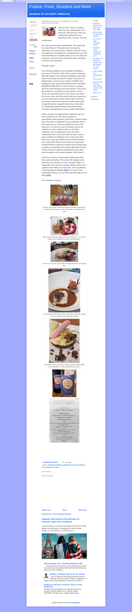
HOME (95, 21)
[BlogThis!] (67, 462)
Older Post (82, 510)
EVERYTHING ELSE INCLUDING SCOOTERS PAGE (98, 86)
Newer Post (46, 510)
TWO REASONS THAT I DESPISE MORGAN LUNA (63, 564)
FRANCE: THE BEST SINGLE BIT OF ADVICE (67, 574)
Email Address (33, 26)
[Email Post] (62, 462)
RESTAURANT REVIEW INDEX (97, 34)
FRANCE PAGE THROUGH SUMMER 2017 (97, 52)
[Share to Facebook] (69, 462)
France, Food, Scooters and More (60, 6)
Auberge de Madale (54, 465)
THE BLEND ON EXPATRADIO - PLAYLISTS (97, 75)
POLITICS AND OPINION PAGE (97, 42)
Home (64, 510)
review (56, 467)
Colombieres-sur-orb (69, 465)
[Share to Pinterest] (71, 462)
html (32, 35)
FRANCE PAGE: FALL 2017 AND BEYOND (97, 26)
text (32, 37)
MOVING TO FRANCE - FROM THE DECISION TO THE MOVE (98, 63)
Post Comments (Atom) (62, 514)
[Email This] (66, 462)
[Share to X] (68, 462)
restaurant (49, 467)
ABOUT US (97, 93)
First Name (32, 30)
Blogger (76, 603)
